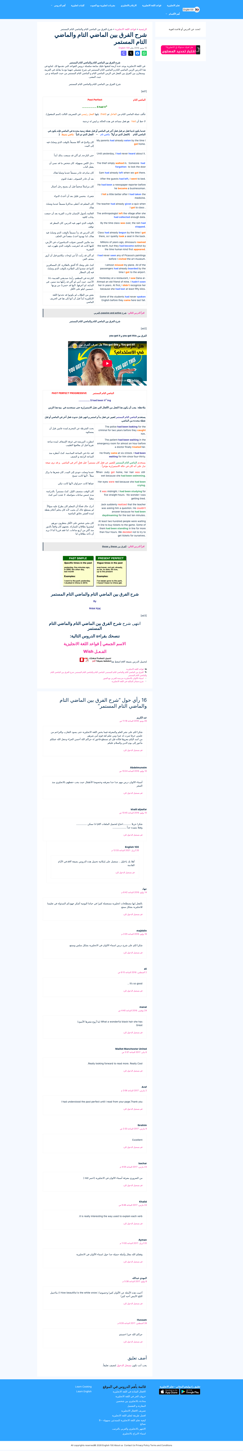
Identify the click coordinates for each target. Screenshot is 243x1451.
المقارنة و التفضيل (136, 1406)
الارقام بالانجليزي (129, 5)
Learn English (84, 1391)
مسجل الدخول (124, 1365)
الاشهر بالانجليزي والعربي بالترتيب (129, 1428)
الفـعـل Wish (94, 651)
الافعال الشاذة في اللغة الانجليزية (129, 1391)
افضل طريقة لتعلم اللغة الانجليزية (129, 1415)
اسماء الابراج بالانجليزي (134, 1433)
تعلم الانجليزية (173, 5)
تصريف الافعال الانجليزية (133, 1410)
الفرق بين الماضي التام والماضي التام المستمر (125, 672)
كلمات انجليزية (78, 5)
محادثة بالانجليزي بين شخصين (131, 1401)
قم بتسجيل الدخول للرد (132, 750)
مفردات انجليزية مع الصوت (102, 5)
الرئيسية (143, 29)
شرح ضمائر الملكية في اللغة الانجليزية (128, 681)
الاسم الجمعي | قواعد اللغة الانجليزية (95, 643)
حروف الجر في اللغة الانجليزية (130, 1396)
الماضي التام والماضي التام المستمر (89, 672)
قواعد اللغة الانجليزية (151, 5)
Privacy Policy (143, 1445)
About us (118, 1445)
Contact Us (129, 1445)
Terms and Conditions (161, 1445)
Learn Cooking (83, 1386)
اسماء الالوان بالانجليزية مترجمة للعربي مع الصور (123, 678)
